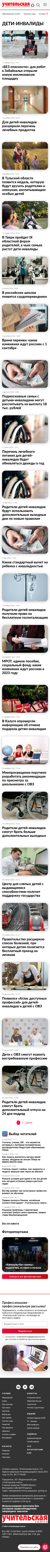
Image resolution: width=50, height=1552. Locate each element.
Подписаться (25, 1331)
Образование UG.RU (11, 14)
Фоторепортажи (15, 1232)
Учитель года (30, 14)
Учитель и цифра (9, 1434)
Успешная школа (34, 1398)
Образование (7, 1398)
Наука (4, 1401)
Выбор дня (6, 1414)
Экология (6, 1411)
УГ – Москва (32, 1421)
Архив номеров (33, 1428)
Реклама (5, 1454)
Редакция (6, 1450)
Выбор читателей (22, 1134)
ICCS (29, 1446)
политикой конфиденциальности (30, 1337)
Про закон (6, 1408)
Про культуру (7, 1404)
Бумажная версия (34, 1438)
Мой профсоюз (33, 1425)
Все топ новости (10, 1223)
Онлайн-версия (33, 1442)
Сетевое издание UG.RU (36, 1418)
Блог (29, 1453)
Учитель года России (35, 1408)
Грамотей (6, 1424)
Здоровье (6, 1431)
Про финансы (7, 1428)
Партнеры (6, 1457)
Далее (29, 1122)
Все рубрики (7, 1438)
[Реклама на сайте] (45, 1547)
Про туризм (6, 1418)
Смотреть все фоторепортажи (25, 1276)
